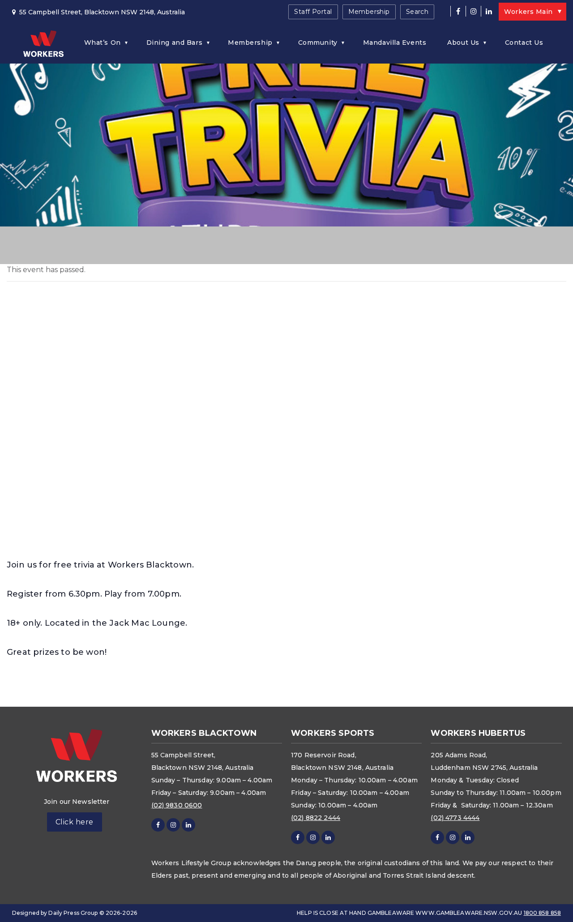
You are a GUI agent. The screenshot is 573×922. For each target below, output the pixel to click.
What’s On (102, 42)
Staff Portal (313, 12)
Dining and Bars (174, 42)
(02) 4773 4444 (455, 818)
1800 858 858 (542, 912)
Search (417, 12)
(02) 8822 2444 (315, 818)
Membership (369, 12)
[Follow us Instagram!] (473, 11)
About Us (463, 42)
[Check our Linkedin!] (488, 11)
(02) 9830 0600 (176, 805)
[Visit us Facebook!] (458, 11)
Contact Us (524, 42)
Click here (75, 822)
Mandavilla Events (395, 42)
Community (318, 42)
